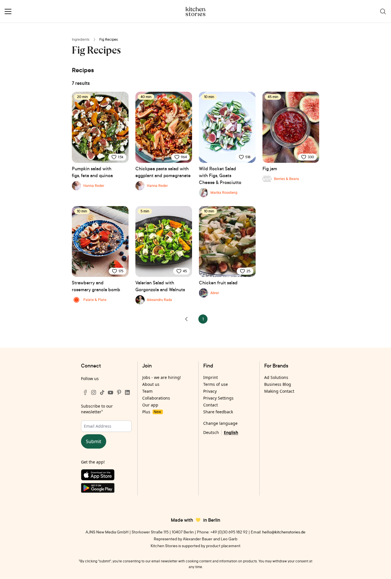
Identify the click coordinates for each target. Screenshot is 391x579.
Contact (210, 405)
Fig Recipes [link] (108, 39)
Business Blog (277, 384)
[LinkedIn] (127, 392)
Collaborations (156, 398)
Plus (151, 411)
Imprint (210, 377)
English (231, 432)
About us (150, 384)
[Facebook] (85, 392)
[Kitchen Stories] (196, 11)
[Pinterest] (119, 392)
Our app (150, 405)
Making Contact (279, 391)
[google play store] (106, 489)
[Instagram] (94, 392)
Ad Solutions (276, 377)
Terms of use (215, 384)
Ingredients (81, 39)
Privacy (210, 391)
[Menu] (8, 11)
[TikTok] (102, 392)
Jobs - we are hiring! (161, 377)
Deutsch (211, 432)
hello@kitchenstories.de (283, 532)
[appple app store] (106, 476)
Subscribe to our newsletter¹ (97, 408)
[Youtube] (110, 392)
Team (147, 391)
